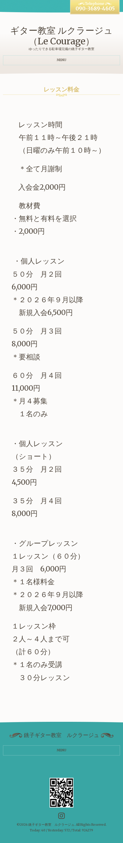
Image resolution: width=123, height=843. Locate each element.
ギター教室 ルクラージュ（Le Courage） (61, 36)
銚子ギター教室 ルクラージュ (51, 825)
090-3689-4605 (95, 9)
